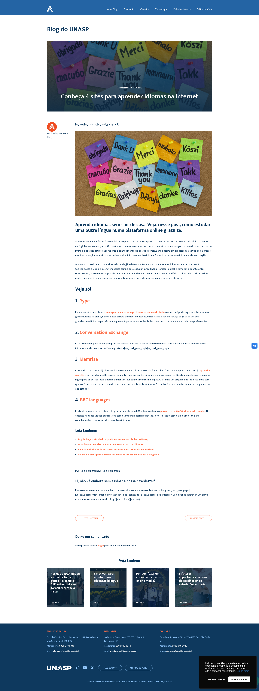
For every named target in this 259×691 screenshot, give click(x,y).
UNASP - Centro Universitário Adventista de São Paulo (50, 9)
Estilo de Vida (204, 9)
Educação (129, 9)
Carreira (144, 9)
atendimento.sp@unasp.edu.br (179, 651)
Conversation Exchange (104, 332)
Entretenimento (182, 9)
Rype (84, 301)
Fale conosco (110, 668)
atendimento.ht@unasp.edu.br (123, 651)
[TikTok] (78, 668)
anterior (91, 518)
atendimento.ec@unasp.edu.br (66, 651)
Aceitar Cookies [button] (239, 679)
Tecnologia (161, 9)
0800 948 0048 (66, 646)
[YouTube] (85, 668)
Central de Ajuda (138, 668)
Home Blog (112, 9)
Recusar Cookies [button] (216, 679)
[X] (92, 668)
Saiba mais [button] (243, 671)
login (101, 546)
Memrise (89, 359)
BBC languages (95, 400)
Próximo (197, 518)
